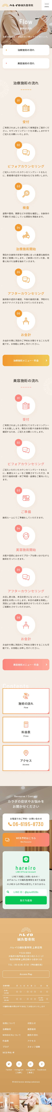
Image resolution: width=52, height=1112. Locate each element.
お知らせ (31, 1023)
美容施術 (31, 1029)
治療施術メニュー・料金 (26, 360)
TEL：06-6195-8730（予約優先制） (26, 964)
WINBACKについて (12, 1034)
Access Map (26, 974)
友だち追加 (26, 900)
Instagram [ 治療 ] (19, 1071)
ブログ (6, 1046)
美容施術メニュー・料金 (26, 664)
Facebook (41, 1069)
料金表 (6, 1040)
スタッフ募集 (33, 1046)
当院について (9, 1023)
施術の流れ (32, 1034)
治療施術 (7, 1029)
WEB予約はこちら (26, 839)
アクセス (31, 1040)
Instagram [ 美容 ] (30, 1071)
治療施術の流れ (26, 50)
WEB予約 (7, 1052)
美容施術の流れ (26, 63)
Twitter (9, 1069)
